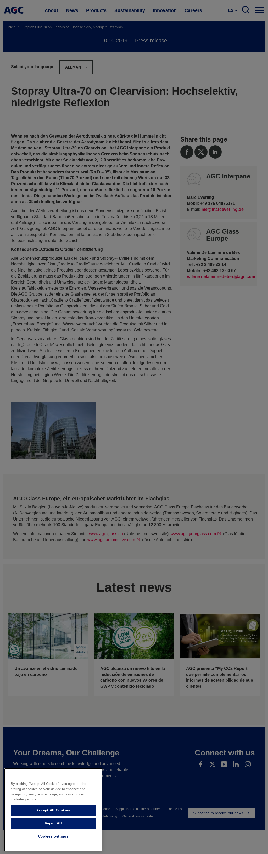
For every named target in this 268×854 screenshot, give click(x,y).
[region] (53, 809)
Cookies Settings (53, 836)
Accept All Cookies (53, 810)
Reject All (53, 823)
